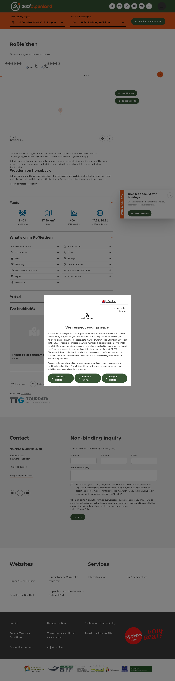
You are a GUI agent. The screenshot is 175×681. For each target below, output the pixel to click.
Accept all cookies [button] (113, 378)
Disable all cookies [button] (60, 378)
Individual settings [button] (86, 378)
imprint (122, 311)
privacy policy (120, 307)
